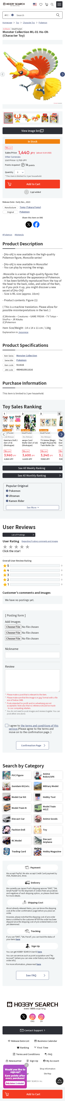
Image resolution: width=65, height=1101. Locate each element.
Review (9, 666)
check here (53, 893)
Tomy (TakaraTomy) (30, 207)
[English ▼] (35, 4)
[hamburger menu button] (59, 4)
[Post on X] (29, 224)
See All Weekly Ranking (31, 468)
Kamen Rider (16, 501)
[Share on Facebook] (36, 224)
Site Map (47, 1073)
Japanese (23, 332)
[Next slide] (62, 74)
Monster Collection (26, 355)
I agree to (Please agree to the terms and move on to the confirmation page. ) (33, 729)
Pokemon (25, 211)
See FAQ (31, 975)
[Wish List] (40, 4)
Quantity (9, 172)
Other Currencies (13, 157)
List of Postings (18, 534)
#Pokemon (7, 234)
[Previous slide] (2, 74)
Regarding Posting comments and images (40, 541)
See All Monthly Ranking (32, 475)
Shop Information (47, 1068)
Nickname (11, 649)
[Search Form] (52, 4)
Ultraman (14, 496)
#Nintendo (19, 234)
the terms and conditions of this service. (33, 727)
